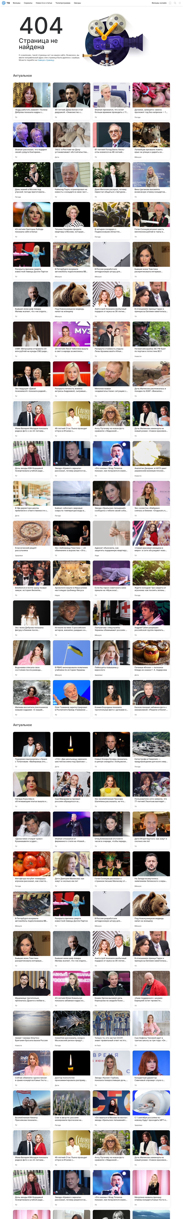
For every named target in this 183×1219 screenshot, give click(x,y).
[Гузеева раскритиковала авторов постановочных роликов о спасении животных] (151, 778)
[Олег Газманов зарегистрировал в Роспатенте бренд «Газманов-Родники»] (71, 698)
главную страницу (45, 60)
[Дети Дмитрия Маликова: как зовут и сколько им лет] (71, 1029)
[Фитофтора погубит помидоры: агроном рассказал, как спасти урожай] (31, 1029)
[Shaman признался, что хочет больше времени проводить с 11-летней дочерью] (111, 101)
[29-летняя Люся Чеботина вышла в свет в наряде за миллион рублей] (71, 340)
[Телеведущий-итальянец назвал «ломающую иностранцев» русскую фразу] (111, 778)
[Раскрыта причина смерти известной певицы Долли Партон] (31, 260)
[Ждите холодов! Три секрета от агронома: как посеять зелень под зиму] (151, 579)
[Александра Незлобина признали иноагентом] (111, 818)
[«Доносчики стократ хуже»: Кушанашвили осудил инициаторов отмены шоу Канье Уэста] (31, 989)
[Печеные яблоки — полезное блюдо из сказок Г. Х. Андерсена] (151, 659)
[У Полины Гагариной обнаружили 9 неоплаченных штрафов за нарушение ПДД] (71, 778)
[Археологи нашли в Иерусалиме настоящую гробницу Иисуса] (71, 579)
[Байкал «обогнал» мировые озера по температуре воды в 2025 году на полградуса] (71, 499)
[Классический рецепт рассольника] (31, 539)
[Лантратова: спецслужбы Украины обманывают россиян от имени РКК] (111, 619)
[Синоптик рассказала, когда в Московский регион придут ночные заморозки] (71, 1188)
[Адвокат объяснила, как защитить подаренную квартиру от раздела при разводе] (111, 539)
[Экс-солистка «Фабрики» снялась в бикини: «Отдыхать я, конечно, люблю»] (151, 499)
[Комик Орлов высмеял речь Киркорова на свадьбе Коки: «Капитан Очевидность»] (111, 1149)
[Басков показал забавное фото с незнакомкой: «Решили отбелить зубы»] (151, 698)
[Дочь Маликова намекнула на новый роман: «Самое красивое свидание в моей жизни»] (151, 420)
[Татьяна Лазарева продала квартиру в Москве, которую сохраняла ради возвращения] (71, 220)
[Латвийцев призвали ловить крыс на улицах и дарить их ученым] (151, 141)
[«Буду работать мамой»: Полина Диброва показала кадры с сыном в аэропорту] (31, 101)
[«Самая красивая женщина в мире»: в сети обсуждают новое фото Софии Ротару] (151, 539)
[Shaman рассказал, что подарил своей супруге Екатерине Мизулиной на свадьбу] (31, 141)
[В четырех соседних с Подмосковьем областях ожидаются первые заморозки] (111, 220)
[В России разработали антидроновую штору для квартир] (111, 260)
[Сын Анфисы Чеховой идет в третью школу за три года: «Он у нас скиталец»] (151, 1188)
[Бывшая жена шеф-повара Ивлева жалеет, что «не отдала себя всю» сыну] (31, 300)
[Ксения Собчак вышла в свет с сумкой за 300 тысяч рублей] (71, 858)
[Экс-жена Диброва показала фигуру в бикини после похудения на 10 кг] (31, 619)
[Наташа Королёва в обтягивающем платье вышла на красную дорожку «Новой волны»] (31, 949)
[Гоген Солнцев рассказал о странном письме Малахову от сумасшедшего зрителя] (111, 1029)
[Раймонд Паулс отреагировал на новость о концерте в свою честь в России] (71, 181)
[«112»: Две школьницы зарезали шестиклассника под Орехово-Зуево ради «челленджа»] (71, 910)
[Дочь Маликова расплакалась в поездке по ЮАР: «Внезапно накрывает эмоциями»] (151, 380)
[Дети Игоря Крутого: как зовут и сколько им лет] (151, 989)
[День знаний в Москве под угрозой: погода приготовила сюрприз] (31, 181)
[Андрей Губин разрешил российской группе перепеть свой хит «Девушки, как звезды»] (151, 619)
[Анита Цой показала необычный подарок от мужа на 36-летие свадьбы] (111, 300)
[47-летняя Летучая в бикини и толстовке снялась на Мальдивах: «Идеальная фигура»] (151, 818)
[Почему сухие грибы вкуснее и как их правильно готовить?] (31, 818)
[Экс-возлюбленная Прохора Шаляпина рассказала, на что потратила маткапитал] (111, 949)
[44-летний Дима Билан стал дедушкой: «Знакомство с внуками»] (71, 101)
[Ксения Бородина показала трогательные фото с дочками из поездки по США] (111, 698)
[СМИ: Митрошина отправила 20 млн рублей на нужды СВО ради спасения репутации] (31, 340)
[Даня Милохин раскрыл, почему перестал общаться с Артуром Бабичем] (111, 181)
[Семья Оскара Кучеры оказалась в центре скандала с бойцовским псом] (111, 910)
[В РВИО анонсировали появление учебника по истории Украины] (71, 659)
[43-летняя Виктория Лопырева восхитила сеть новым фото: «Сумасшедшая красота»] (71, 738)
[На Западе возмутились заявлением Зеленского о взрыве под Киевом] (151, 1029)
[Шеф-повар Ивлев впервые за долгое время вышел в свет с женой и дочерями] (111, 738)
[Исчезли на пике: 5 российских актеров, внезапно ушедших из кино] (71, 619)
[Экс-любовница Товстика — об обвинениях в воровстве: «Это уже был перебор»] (71, 539)
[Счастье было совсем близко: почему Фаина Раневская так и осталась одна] (31, 858)
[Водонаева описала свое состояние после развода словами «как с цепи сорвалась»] (31, 659)
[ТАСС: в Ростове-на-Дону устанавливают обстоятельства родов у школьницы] (71, 141)
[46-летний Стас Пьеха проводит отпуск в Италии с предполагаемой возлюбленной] (71, 420)
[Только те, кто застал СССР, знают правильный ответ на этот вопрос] (111, 1188)
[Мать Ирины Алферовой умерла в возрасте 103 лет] (31, 738)
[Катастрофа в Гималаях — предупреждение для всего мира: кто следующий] (151, 910)
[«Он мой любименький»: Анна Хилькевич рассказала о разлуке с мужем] (151, 738)
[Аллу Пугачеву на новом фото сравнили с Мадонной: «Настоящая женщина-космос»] (111, 420)
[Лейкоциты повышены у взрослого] (111, 659)
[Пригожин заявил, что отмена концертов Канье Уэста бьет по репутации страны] (151, 858)
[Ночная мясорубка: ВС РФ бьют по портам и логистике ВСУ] (151, 340)
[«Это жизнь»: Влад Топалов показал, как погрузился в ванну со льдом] (111, 459)
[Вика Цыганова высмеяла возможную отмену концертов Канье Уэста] (151, 181)
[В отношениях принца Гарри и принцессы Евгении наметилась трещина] (151, 300)
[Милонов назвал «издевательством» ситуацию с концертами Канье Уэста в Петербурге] (111, 380)
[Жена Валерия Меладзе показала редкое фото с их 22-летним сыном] (31, 420)
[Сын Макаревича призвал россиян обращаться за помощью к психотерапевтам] (71, 949)
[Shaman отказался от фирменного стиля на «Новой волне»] (71, 989)
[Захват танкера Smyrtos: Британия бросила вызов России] (31, 1188)
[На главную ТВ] (7, 3)
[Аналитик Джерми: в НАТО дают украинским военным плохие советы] (151, 459)
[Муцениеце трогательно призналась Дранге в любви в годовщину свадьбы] (31, 1149)
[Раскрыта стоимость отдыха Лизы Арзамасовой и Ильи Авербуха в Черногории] (111, 340)
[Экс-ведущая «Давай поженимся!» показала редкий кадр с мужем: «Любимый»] (31, 380)
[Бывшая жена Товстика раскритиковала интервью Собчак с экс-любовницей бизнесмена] (151, 260)
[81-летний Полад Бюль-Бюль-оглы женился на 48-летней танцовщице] (111, 141)
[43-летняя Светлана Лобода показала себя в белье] (31, 220)
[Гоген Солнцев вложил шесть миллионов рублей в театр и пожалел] (151, 220)
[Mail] (3, 3)
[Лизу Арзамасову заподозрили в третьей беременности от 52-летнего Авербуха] (111, 858)
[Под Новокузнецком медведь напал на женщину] (71, 300)
